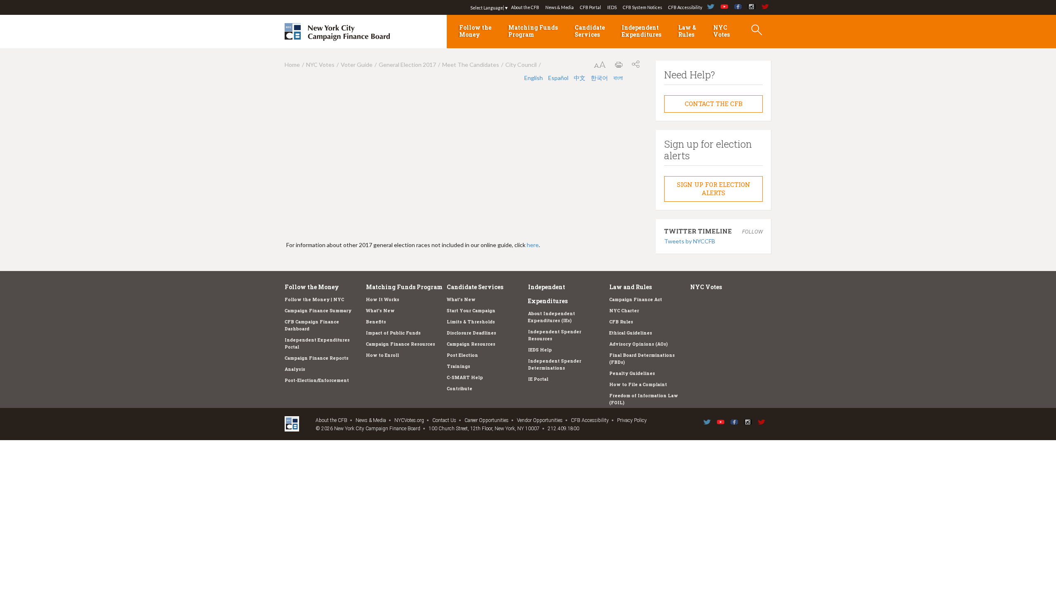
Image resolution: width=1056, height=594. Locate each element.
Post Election (462, 355)
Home (292, 64)
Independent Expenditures (641, 31)
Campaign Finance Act (635, 299)
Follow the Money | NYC (314, 299)
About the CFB (525, 7)
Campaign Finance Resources (400, 344)
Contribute (459, 388)
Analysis (295, 369)
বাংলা (618, 77)
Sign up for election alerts (713, 188)
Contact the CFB (713, 103)
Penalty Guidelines (632, 373)
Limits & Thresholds (471, 322)
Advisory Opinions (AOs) (638, 344)
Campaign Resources (471, 344)
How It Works (382, 299)
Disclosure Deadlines (471, 333)
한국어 (600, 77)
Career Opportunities (486, 420)
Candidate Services (590, 31)
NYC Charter (624, 311)
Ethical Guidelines (630, 333)
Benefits (376, 322)
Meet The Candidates (470, 64)
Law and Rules (630, 287)
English (534, 77)
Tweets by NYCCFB (689, 241)
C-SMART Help (465, 377)
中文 (580, 77)
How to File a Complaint (638, 384)
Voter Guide (356, 64)
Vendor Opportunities (540, 420)
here (533, 244)
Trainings (458, 366)
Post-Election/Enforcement (317, 380)
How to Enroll (382, 355)
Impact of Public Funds (393, 333)
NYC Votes (721, 31)
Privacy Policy (632, 420)
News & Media (559, 7)
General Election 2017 (407, 64)
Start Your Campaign (471, 311)
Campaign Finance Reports (317, 358)
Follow (752, 232)
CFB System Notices (642, 7)
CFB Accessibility (685, 7)
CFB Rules (621, 322)
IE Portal (538, 379)
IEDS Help (540, 350)
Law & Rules (687, 31)
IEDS (612, 7)
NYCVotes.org (409, 420)
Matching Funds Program (533, 31)
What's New (380, 311)
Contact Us (444, 420)
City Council (521, 64)
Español (559, 77)
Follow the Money (475, 31)
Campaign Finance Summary (318, 311)
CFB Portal (590, 7)
